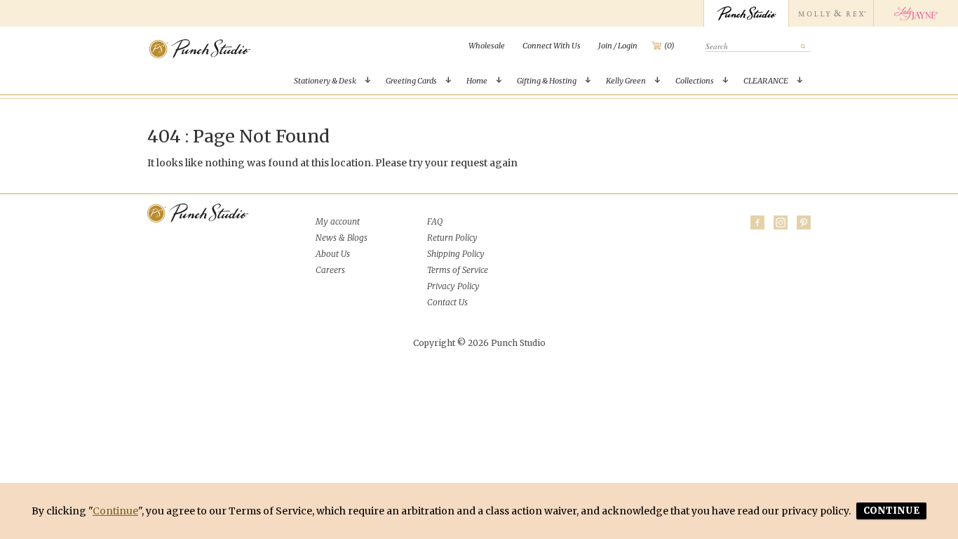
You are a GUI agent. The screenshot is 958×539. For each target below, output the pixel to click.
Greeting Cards (411, 81)
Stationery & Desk (325, 81)
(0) (669, 46)
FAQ (435, 221)
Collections (694, 81)
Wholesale (486, 46)
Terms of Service (457, 270)
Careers (330, 270)
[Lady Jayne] (915, 13)
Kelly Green (626, 81)
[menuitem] (487, 45)
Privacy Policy (453, 286)
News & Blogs (341, 237)
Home (476, 81)
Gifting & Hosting (546, 81)
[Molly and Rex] (830, 13)
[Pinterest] (804, 222)
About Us (333, 253)
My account (338, 221)
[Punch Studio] (745, 13)
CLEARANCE (765, 81)
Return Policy (452, 237)
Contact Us (447, 302)
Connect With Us (551, 46)
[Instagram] (781, 222)
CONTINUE (891, 511)
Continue (115, 511)
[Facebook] (757, 222)
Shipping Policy (456, 253)
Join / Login (617, 46)
